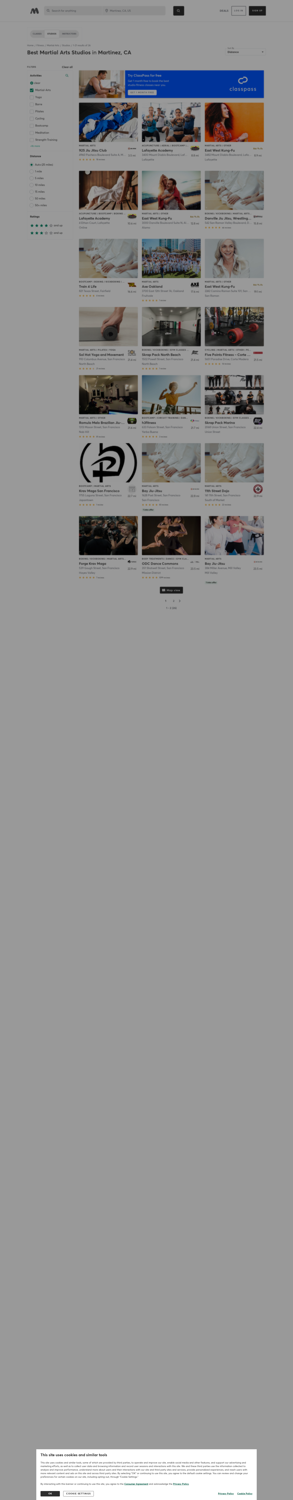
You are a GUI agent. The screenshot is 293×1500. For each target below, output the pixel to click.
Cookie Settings (78, 1494)
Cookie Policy (244, 1494)
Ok (50, 1494)
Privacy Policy (181, 1484)
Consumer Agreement (136, 1484)
